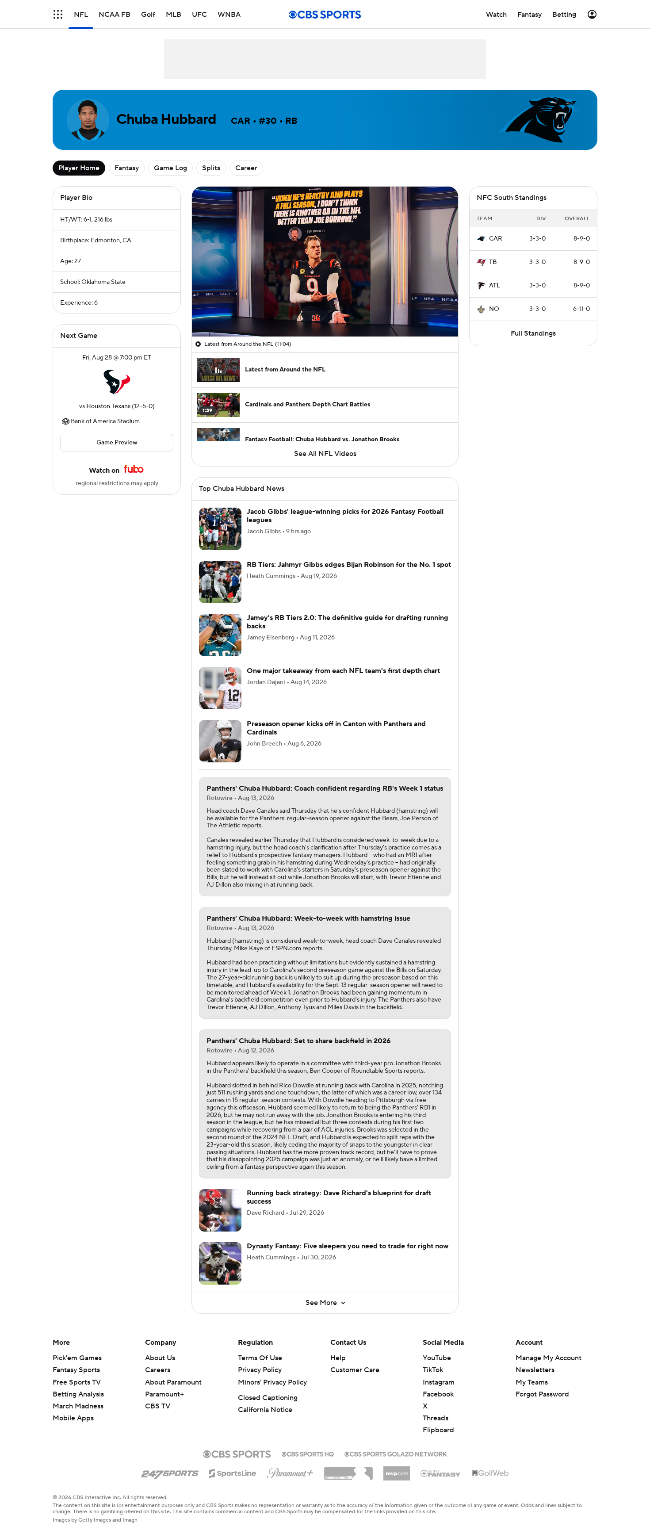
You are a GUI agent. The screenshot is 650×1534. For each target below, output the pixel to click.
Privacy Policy (260, 1370)
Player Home (78, 168)
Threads (435, 1418)
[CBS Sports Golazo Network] (395, 1453)
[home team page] (117, 382)
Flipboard (438, 1430)
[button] (58, 14)
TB (493, 262)
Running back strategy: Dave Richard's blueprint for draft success (339, 1197)
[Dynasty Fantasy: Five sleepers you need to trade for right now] (220, 1263)
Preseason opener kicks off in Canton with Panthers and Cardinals (336, 728)
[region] (325, 262)
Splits (211, 168)
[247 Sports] (170, 1471)
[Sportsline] (232, 1472)
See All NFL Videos (325, 453)
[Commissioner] (348, 1470)
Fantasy (127, 168)
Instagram (439, 1382)
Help (338, 1358)
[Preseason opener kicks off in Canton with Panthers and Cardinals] (220, 741)
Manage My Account (548, 1358)
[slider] (325, 311)
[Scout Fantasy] (441, 1473)
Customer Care (354, 1370)
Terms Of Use (260, 1358)
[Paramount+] (290, 1471)
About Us (160, 1358)
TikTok (433, 1370)
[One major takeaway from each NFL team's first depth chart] (220, 688)
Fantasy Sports (76, 1370)
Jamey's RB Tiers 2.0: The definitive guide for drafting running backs (347, 622)
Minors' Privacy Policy (272, 1382)
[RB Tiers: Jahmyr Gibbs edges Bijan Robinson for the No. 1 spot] (220, 582)
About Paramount (173, 1382)
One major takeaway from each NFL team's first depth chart (343, 670)
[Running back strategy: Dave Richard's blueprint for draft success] (220, 1210)
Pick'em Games (77, 1358)
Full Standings (533, 333)
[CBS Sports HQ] (308, 1453)
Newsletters (535, 1370)
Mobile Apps (73, 1418)
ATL (494, 286)
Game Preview (117, 443)
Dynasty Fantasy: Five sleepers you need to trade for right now (347, 1246)
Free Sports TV (77, 1382)
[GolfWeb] (490, 1473)
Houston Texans (108, 406)
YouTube (437, 1358)
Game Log (170, 168)
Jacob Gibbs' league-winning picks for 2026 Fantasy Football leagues (345, 515)
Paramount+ (164, 1394)
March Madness (78, 1406)
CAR (495, 239)
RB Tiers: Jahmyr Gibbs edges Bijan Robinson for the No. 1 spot (349, 564)
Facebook (438, 1394)
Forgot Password (542, 1394)
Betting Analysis (78, 1394)
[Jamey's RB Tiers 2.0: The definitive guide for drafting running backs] (220, 635)
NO (494, 309)
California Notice (265, 1409)
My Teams (532, 1382)
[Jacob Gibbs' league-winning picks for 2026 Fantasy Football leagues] (220, 529)
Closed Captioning (268, 1397)
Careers (157, 1370)
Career (246, 168)
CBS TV (157, 1406)
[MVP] (396, 1469)
